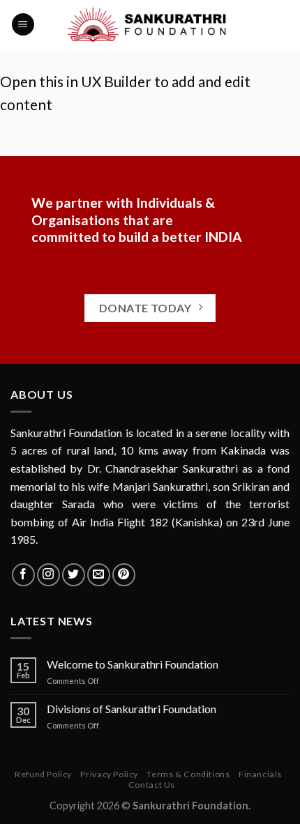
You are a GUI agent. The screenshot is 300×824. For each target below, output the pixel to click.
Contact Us (151, 784)
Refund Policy (43, 774)
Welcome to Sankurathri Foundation (132, 664)
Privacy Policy (109, 774)
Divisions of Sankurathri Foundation (131, 708)
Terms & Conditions (188, 774)
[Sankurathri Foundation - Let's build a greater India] (150, 24)
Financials (260, 774)
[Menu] (23, 24)
